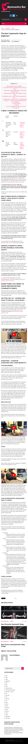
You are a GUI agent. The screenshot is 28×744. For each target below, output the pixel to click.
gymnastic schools (9, 692)
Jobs (6, 697)
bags (6, 677)
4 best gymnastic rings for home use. (13, 280)
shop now (18, 192)
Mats (6, 702)
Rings (13, 28)
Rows (16, 105)
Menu (3, 24)
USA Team (7, 718)
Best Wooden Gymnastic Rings (12, 624)
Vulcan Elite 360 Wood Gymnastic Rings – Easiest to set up (15, 88)
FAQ (6, 683)
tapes (6, 715)
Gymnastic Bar (8, 688)
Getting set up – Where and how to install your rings (15, 99)
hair (6, 693)
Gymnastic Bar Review (10, 690)
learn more (11, 243)
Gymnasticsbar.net (8, 727)
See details (3, 278)
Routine (7, 711)
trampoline (7, 716)
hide (16, 83)
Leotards (7, 699)
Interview (7, 695)
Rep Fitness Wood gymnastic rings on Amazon (22, 135)
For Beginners (15, 102)
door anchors (5, 346)
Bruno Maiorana (5, 621)
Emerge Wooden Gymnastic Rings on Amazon (22, 146)
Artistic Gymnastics (9, 740)
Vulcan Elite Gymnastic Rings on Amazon (22, 125)
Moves (6, 704)
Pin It (15, 598)
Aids (6, 676)
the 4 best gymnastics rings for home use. (14, 182)
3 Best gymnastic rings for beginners (14, 86)
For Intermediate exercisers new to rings (15, 106)
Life (6, 700)
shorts (6, 713)
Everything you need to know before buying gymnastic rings (14, 97)
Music (6, 706)
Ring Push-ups (16, 103)
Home (2, 28)
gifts (6, 685)
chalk (6, 679)
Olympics (7, 708)
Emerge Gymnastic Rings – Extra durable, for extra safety (14, 94)
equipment (7, 28)
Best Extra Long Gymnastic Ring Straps (13, 645)
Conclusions (15, 108)
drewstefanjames (5, 40)
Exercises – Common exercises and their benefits (14, 100)
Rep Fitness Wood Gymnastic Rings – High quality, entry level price (14, 91)
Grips (6, 686)
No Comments (15, 41)
